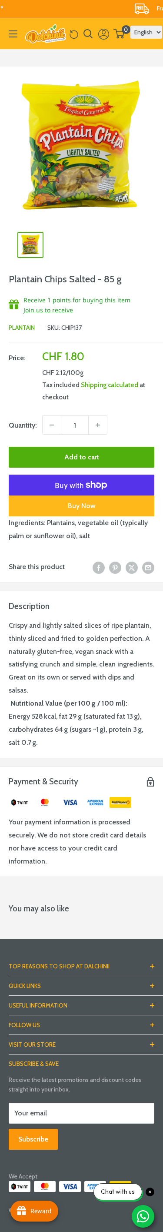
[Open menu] (13, 33)
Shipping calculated (109, 385)
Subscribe (33, 1139)
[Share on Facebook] (99, 567)
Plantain (22, 327)
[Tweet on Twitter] (132, 567)
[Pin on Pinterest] (115, 567)
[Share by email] (148, 567)
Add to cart (81, 457)
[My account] (103, 34)
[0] (119, 33)
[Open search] (88, 34)
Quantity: (23, 425)
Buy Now (82, 506)
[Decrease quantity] (52, 425)
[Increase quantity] (98, 425)
